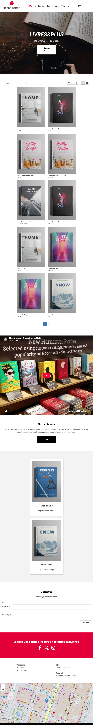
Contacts (65, 6)
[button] (46, 700)
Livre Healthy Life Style (25, 175)
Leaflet (83, 722)
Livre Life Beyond (55, 268)
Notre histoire (52, 6)
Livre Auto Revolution (25, 222)
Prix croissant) (72, 83)
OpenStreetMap (89, 722)
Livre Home (21, 129)
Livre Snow (52, 315)
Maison (32, 6)
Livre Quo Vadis (54, 129)
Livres (41, 6)
